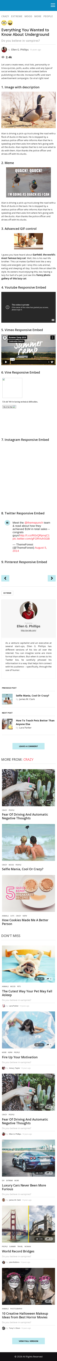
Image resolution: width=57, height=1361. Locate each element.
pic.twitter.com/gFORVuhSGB (31, 538)
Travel (20, 1246)
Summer (12, 1246)
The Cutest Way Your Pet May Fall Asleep (27, 993)
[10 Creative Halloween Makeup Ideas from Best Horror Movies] (28, 1286)
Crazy (5, 16)
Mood (28, 16)
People (48, 16)
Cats (12, 916)
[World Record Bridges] (28, 1224)
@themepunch (34, 522)
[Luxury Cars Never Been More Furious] (28, 1158)
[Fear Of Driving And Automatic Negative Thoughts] (28, 787)
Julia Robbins (14, 1262)
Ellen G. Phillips (20, 49)
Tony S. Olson (14, 1328)
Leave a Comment (28, 746)
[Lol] (10, 22)
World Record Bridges (18, 1251)
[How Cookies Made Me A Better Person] (28, 893)
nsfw (25, 916)
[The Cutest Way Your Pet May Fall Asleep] (28, 964)
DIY (3, 1180)
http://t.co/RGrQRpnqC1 (34, 535)
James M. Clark (15, 1200)
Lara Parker (14, 1006)
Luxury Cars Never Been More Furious (24, 1187)
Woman (28, 1246)
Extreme (16, 16)
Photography (16, 1309)
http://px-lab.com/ (28, 630)
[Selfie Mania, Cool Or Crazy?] (28, 842)
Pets (19, 986)
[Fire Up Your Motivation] (28, 1029)
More (37, 16)
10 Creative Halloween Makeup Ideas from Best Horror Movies (25, 1315)
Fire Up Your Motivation (20, 1057)
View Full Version (28, 1341)
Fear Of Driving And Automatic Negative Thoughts (25, 816)
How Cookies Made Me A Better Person (25, 922)
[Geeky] (4, 22)
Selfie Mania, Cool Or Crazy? (22, 869)
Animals (5, 916)
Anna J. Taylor (14, 1068)
